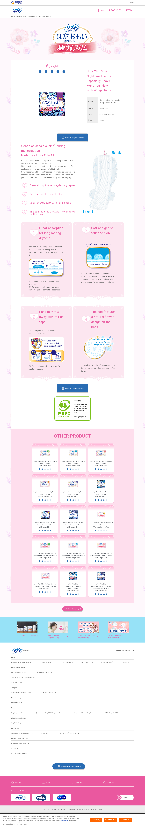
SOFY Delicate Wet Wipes (19, 753)
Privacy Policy (72, 809)
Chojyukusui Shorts (42, 672)
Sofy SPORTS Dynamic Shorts (54, 713)
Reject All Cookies (110, 820)
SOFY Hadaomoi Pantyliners (68, 733)
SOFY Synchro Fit (16, 682)
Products (18, 782)
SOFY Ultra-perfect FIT (111, 713)
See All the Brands (123, 650)
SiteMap (79, 782)
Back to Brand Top (72, 609)
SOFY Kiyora (44, 733)
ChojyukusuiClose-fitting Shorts (84, 713)
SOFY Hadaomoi (47, 662)
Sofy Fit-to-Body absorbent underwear (22, 723)
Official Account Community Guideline (90, 809)
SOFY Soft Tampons (47, 692)
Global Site (110, 782)
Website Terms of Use (58, 809)
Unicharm (46, 809)
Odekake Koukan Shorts (18, 672)
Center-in (126, 662)
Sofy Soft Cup (15, 702)
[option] (45, 457)
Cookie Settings (96, 820)
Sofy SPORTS (67, 662)
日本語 (102, 10)
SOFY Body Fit (85, 662)
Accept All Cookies (125, 820)
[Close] (142, 819)
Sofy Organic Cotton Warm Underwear (23, 713)
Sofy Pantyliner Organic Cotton (20, 733)
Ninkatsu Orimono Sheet (18, 743)
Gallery (48, 782)
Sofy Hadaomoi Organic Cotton (21, 662)
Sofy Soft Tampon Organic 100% (21, 692)
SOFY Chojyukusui (107, 662)
